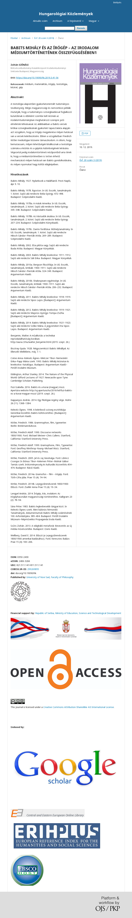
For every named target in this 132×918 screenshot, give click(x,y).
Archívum (57, 20)
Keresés (81, 28)
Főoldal (14, 38)
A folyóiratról (74, 20)
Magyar (93, 20)
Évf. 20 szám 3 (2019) (44, 38)
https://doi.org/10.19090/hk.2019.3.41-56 (37, 77)
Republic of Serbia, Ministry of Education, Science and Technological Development (78, 613)
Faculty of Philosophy (62, 577)
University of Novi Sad (38, 577)
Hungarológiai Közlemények (66, 13)
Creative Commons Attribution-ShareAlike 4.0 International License (78, 707)
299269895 (33, 569)
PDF (86, 133)
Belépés (117, 2)
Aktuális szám (40, 20)
